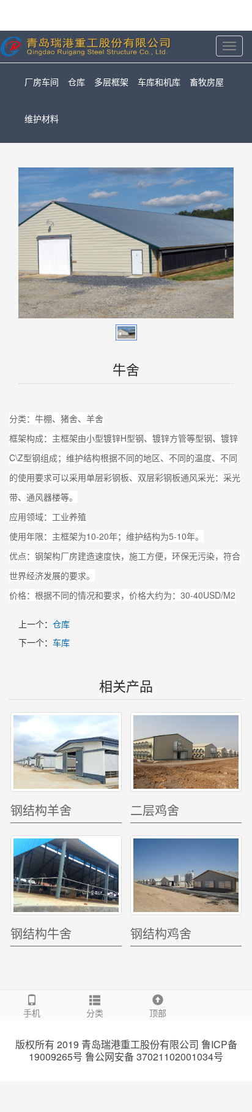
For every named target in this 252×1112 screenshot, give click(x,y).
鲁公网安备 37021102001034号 (154, 1057)
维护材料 (41, 118)
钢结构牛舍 (41, 933)
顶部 (157, 1013)
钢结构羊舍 (41, 810)
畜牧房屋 (207, 81)
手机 (31, 1013)
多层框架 (111, 81)
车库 (61, 642)
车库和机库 (159, 81)
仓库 (76, 81)
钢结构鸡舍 (160, 933)
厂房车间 (41, 81)
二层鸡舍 (154, 810)
